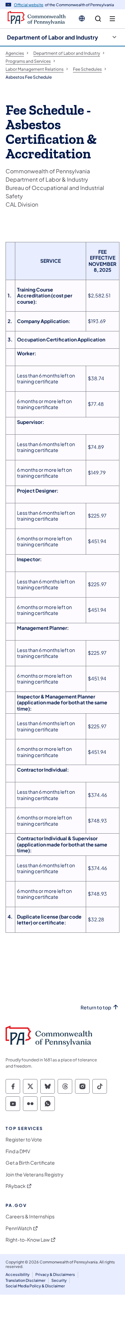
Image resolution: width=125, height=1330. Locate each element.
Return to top (96, 1007)
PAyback (16, 1186)
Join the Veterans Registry (35, 1174)
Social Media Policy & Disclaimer (35, 1286)
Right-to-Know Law (28, 1240)
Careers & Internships (30, 1216)
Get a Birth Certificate (30, 1163)
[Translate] (81, 18)
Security (59, 1280)
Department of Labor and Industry (52, 37)
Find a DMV (18, 1151)
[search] (98, 19)
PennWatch (19, 1228)
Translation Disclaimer (25, 1280)
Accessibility (18, 1274)
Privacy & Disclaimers (55, 1274)
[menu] (112, 19)
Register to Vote (24, 1139)
